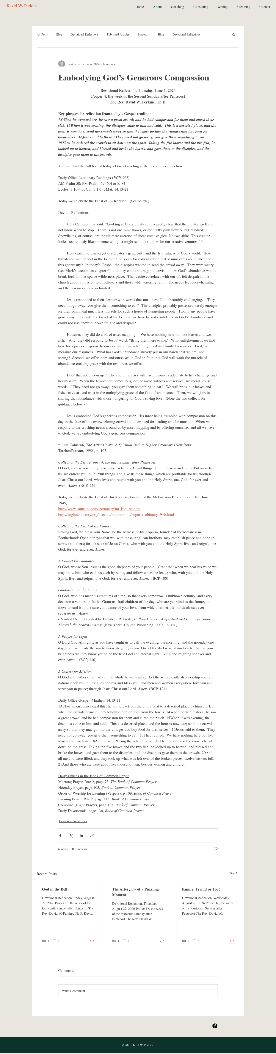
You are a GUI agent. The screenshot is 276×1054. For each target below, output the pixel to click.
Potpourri (143, 34)
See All (234, 873)
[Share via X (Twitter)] (71, 836)
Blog (59, 34)
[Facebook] (214, 1025)
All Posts (42, 34)
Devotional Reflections (84, 34)
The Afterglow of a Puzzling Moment (135, 891)
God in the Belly (55, 889)
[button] (234, 34)
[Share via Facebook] (60, 836)
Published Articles (118, 34)
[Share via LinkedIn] (81, 836)
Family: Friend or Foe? (201, 889)
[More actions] (215, 63)
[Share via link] (92, 836)
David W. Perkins (21, 5)
